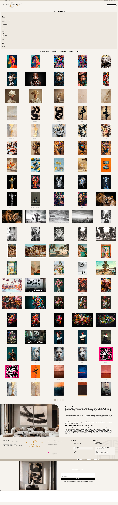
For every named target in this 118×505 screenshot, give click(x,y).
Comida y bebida (20, 445)
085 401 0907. (93, 432)
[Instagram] (54, 451)
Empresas (74, 450)
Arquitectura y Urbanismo (6, 445)
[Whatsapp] (49, 451)
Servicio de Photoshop (107, 0)
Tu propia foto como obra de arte (77, 443)
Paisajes (11, 443)
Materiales (74, 446)
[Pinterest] (57, 451)
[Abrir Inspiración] (65, 5)
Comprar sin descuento (78, 480)
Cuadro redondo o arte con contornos (102, 453)
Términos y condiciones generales (99, 442)
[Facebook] (52, 451)
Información (96, 446)
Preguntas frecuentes (75, 451)
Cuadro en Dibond (76, 448)
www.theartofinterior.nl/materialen (73, 423)
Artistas (112, 0)
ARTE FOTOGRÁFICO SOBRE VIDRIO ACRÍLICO (103, 447)
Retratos (15, 443)
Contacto (74, 452)
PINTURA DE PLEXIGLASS (100, 448)
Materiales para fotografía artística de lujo (102, 452)
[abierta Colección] (47, 5)
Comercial (115, 0)
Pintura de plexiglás (77, 447)
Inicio (73, 442)
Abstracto (12, 445)
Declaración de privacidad (98, 443)
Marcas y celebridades (6, 443)
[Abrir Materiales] (53, 5)
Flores (16, 445)
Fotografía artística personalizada (101, 451)
